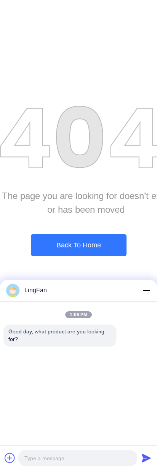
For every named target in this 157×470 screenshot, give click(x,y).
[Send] (146, 457)
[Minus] (146, 290)
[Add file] (10, 457)
